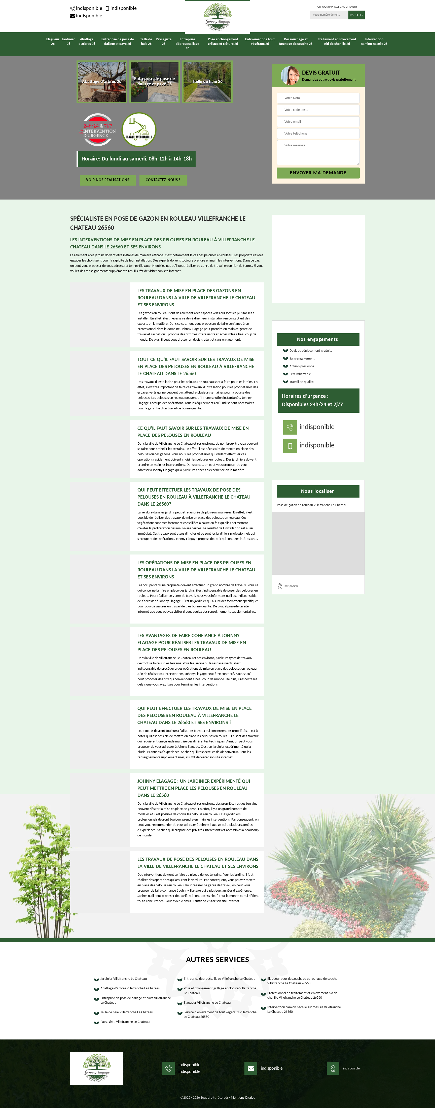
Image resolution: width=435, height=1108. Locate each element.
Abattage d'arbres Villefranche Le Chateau (130, 988)
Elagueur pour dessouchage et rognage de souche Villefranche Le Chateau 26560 (302, 981)
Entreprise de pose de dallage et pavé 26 (117, 42)
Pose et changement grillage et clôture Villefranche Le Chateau (220, 991)
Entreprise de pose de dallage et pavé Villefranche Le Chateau (135, 1000)
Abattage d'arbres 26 (87, 42)
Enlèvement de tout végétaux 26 (260, 42)
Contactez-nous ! (163, 180)
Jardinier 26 (68, 42)
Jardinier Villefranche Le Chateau (123, 979)
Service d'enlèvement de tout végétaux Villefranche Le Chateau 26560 (220, 1015)
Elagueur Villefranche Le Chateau (207, 1003)
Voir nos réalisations (107, 180)
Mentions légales (243, 1098)
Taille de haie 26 (146, 42)
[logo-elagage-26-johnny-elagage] (217, 17)
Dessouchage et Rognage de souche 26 (295, 42)
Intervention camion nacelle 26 (374, 42)
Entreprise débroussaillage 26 (187, 44)
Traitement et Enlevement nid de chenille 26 (337, 42)
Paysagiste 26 (163, 42)
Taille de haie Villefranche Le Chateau (126, 1012)
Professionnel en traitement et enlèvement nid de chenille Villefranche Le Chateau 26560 (302, 995)
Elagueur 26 (52, 42)
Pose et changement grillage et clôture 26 (223, 42)
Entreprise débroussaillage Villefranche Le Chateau (219, 979)
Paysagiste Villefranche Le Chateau (125, 1022)
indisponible (89, 8)
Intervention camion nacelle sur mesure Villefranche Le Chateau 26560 (304, 1009)
